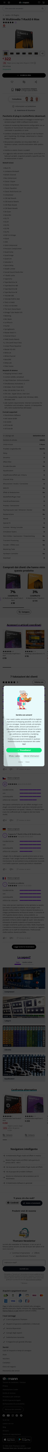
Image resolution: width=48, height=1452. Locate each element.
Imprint (20, 761)
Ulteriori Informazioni (31, 756)
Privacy (28, 761)
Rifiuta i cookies (14, 756)
